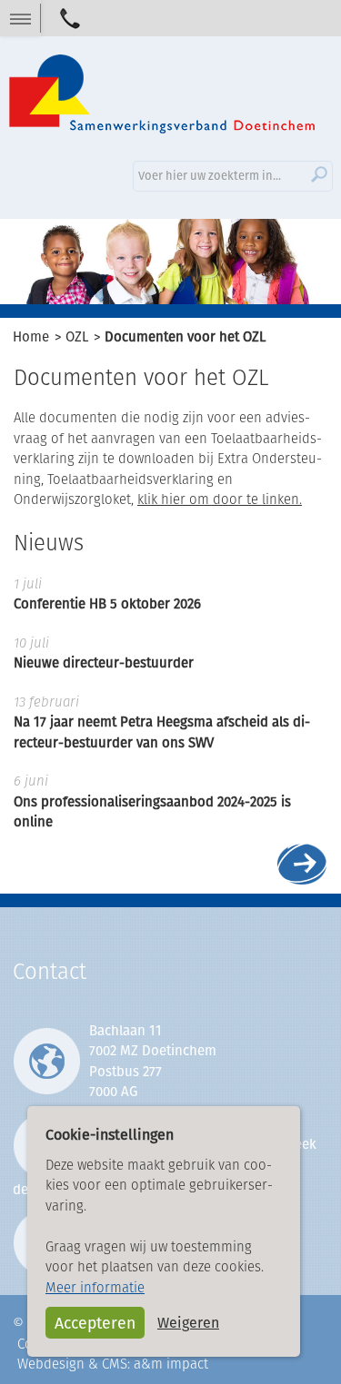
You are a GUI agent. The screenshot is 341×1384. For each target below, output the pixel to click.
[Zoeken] (319, 174)
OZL (76, 336)
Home (31, 336)
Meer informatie (95, 1287)
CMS (114, 1363)
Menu (20, 18)
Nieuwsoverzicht (302, 863)
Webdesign (51, 1363)
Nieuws (49, 542)
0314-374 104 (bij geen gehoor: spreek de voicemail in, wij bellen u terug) (70, 18)
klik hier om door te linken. (219, 499)
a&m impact (171, 1363)
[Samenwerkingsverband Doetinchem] (162, 96)
